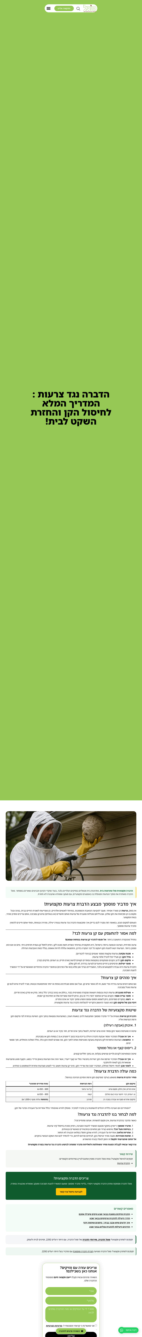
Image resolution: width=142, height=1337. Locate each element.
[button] (48, 8)
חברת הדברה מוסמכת (83, 1251)
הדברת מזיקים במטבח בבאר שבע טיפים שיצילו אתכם (104, 1214)
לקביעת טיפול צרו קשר (71, 1191)
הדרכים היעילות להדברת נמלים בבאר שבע (109, 1226)
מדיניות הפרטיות (54, 1325)
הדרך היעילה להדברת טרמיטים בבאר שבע (110, 1218)
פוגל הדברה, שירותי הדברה (96, 1239)
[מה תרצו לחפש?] (78, 9)
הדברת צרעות (123, 1163)
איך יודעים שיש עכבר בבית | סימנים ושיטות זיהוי (106, 1222)
